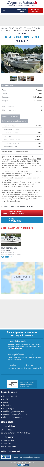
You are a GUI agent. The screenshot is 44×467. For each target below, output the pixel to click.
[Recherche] (9, 10)
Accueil (4, 28)
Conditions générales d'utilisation (14, 414)
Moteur (5, 117)
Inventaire (14, 117)
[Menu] (4, 10)
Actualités (5, 399)
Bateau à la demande (13, 212)
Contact (5, 402)
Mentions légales (8, 408)
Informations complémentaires (14, 121)
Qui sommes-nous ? (9, 396)
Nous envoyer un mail (11, 451)
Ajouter (15, 220)
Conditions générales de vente (13, 411)
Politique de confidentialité (12, 417)
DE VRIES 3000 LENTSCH (29, 28)
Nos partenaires (8, 405)
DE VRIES (13, 28)
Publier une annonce (35, 10)
